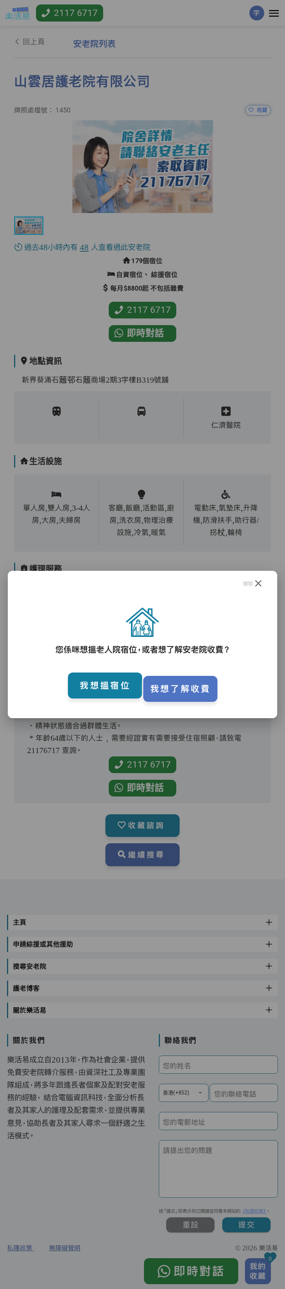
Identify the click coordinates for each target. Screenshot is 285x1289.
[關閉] (259, 583)
